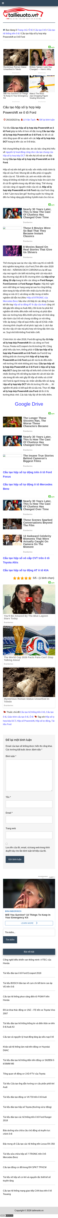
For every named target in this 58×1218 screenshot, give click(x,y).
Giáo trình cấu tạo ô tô (18, 717)
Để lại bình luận (47, 120)
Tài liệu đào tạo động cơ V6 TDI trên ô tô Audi (25, 1097)
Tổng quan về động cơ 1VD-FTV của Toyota (24, 1074)
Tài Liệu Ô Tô (29, 14)
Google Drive (29, 404)
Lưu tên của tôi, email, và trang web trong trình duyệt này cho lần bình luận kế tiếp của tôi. (28, 849)
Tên (8, 797)
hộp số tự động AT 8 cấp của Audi (30, 304)
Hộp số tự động (42, 721)
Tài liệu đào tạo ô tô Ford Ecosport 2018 (22, 973)
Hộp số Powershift (25, 721)
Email (9, 813)
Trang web (11, 828)
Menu (29, 3)
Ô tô (31, 717)
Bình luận (11, 756)
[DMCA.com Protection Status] (6, 1216)
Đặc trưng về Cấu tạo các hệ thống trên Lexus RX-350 (29, 1144)
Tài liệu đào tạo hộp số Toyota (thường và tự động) (27, 1107)
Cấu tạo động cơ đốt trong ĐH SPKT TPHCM (24, 1167)
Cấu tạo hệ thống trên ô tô (32, 712)
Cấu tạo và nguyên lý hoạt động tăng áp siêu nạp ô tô (28, 1037)
